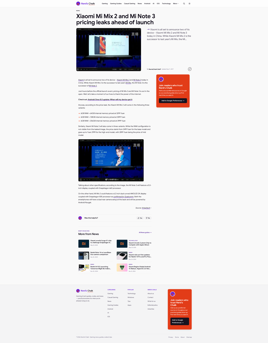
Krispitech (146, 208)
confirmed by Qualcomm (123, 197)
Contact (150, 297)
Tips (129, 301)
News (140, 3)
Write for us (151, 301)
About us (151, 293)
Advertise (151, 309)
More (175, 3)
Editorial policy (153, 305)
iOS (158, 3)
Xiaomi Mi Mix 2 (123, 80)
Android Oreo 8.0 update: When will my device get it (110, 99)
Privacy (170, 337)
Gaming (105, 3)
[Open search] (184, 3)
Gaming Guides (116, 3)
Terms (177, 337)
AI (153, 3)
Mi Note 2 (93, 86)
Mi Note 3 (137, 80)
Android (147, 3)
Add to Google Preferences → (173, 101)
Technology (166, 3)
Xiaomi (81, 80)
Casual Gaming (129, 3)
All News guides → (145, 232)
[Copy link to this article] (190, 69)
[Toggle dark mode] (189, 3)
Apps (129, 305)
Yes (141, 218)
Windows (131, 297)
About (183, 337)
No (149, 218)
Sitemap (189, 337)
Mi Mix (128, 83)
